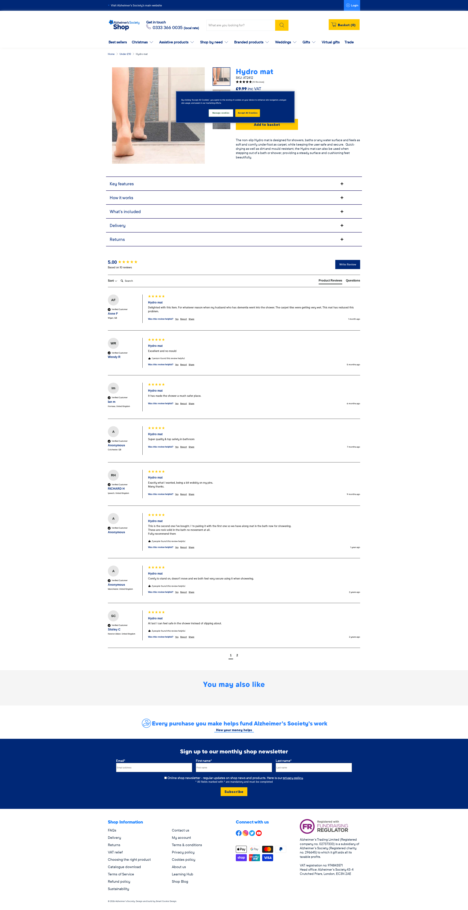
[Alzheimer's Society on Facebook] (239, 834)
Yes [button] (176, 319)
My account (181, 837)
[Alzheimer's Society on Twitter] (252, 834)
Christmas (140, 42)
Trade (349, 42)
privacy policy (293, 778)
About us (179, 866)
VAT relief (115, 852)
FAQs (112, 830)
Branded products (248, 42)
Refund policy (119, 881)
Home (111, 54)
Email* (120, 761)
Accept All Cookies (247, 113)
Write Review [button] (347, 264)
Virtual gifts (331, 42)
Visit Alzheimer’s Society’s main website (136, 5)
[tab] (234, 183)
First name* (204, 761)
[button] (298, 82)
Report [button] (183, 319)
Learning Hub (182, 874)
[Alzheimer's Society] (124, 25)
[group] (127, 262)
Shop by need (211, 42)
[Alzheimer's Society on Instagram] (245, 834)
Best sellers (118, 42)
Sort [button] (111, 280)
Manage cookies (220, 113)
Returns (114, 845)
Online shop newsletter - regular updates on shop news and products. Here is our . (235, 778)
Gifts (306, 42)
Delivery (114, 837)
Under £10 (125, 54)
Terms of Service (121, 874)
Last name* (284, 761)
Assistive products (173, 42)
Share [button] (191, 319)
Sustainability (118, 888)
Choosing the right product (129, 859)
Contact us (180, 830)
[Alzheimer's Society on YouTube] (259, 834)
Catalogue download (124, 866)
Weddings (283, 42)
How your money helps (234, 730)
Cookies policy (183, 859)
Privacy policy (183, 852)
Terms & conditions (187, 845)
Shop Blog (180, 881)
